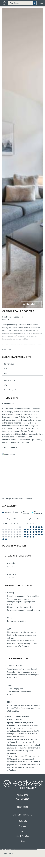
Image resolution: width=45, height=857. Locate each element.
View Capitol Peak (9, 447)
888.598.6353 (22, 807)
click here (30, 672)
